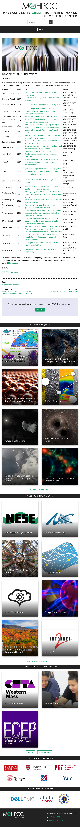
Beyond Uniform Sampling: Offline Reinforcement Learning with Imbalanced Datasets (41, 154)
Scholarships (45, 752)
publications (7, 285)
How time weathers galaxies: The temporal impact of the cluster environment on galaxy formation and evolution (42, 221)
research (15, 285)
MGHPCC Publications (10, 272)
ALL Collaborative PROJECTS (39, 661)
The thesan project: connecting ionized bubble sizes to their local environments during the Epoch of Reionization (43, 213)
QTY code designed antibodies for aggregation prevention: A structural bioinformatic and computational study (43, 171)
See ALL (30, 752)
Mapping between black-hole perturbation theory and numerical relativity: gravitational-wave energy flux (42, 162)
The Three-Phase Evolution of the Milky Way (42, 104)
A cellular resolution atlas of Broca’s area (41, 116)
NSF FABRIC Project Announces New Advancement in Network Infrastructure (19, 292)
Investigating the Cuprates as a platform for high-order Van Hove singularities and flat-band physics (43, 194)
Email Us (40, 309)
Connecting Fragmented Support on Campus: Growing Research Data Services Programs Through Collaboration (42, 111)
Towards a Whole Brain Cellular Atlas (62, 291)
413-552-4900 (54, 817)
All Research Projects (39, 490)
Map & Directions (56, 820)
